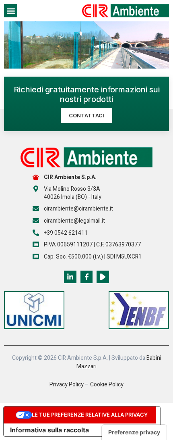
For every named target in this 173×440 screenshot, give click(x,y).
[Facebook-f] (86, 277)
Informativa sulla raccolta (49, 430)
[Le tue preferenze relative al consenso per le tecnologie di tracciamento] (134, 432)
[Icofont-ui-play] (103, 277)
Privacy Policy (66, 384)
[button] (10, 10)
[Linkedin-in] (70, 277)
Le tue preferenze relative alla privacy (90, 414)
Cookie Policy (107, 384)
